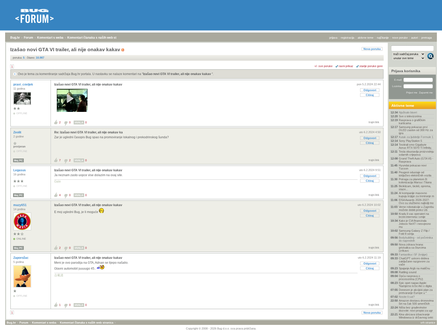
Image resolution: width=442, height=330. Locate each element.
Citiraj (370, 95)
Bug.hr (15, 37)
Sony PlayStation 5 (410, 140)
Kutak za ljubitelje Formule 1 (416, 137)
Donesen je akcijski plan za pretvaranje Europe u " (416, 291)
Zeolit (17, 132)
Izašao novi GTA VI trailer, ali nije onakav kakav (177, 74)
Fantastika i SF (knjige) (413, 254)
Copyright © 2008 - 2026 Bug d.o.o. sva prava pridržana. (221, 328)
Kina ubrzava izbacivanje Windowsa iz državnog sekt (416, 316)
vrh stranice (428, 322)
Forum (28, 37)
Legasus (20, 170)
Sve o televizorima (410, 116)
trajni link (374, 122)
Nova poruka (372, 48)
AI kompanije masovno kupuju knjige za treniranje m (416, 194)
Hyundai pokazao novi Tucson (412, 167)
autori (414, 37)
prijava (333, 37)
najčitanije (383, 37)
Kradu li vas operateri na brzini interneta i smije (414, 215)
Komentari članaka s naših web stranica (96, 37)
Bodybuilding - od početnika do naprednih (416, 239)
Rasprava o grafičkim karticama (412, 122)
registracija (347, 37)
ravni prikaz (346, 66)
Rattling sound (407, 272)
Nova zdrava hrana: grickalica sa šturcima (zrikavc (412, 247)
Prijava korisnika (405, 71)
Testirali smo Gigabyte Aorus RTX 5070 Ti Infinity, (415, 146)
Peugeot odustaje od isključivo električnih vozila (415, 174)
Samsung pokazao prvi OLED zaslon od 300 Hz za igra (416, 130)
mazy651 (20, 205)
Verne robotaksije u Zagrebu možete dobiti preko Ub (416, 208)
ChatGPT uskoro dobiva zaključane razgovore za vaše (414, 261)
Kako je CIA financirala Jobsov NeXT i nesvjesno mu (415, 223)
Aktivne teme (402, 105)
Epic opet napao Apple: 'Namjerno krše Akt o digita (415, 284)
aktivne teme (365, 37)
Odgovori (369, 90)
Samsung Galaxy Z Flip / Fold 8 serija (414, 232)
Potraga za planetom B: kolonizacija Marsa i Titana (415, 181)
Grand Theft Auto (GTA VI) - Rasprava (416, 160)
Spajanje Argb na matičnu (414, 268)
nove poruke (400, 37)
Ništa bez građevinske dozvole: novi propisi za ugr (416, 309)
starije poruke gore (371, 66)
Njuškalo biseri (408, 112)
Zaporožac (21, 258)
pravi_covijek (23, 84)
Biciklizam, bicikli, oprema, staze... (415, 188)
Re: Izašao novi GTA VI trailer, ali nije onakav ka (88, 132)
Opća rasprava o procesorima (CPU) (411, 277)
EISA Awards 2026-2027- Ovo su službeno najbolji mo (416, 201)
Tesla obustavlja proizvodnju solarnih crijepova (416, 153)
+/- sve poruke (323, 66)
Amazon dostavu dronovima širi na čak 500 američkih (416, 302)
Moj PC (18, 160)
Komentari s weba (50, 37)
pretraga (426, 37)
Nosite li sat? (407, 296)
